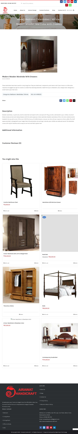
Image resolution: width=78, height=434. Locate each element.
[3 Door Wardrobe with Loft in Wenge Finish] (21, 233)
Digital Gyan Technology (61, 432)
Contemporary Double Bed (49, 357)
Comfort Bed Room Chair (11, 202)
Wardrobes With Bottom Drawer (51, 202)
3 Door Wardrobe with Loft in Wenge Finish (16, 253)
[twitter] (65, 1)
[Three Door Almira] (21, 285)
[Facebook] (60, 100)
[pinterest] (66, 5)
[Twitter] (64, 100)
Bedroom (13, 94)
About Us (42, 389)
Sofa (4, 427)
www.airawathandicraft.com (49, 421)
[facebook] (61, 1)
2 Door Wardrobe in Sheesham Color (14, 323)
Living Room (6, 416)
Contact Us (43, 397)
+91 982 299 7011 (11, 3)
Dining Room (6, 420)
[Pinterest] (70, 100)
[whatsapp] (70, 5)
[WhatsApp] (67, 100)
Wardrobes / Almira (22, 94)
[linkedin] (75, 1)
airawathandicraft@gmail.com (51, 419)
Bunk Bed (45, 254)
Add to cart (7, 210)
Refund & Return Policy (46, 404)
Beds (43, 306)
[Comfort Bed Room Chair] (21, 181)
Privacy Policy (44, 400)
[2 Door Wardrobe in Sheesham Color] (21, 319)
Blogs (41, 393)
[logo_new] (5, 7)
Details (37, 210)
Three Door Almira (9, 306)
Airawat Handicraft (26, 432)
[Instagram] (47, 427)
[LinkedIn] (54, 427)
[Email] (74, 100)
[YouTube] (51, 427)
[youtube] (72, 1)
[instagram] (68, 1)
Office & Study (7, 424)
